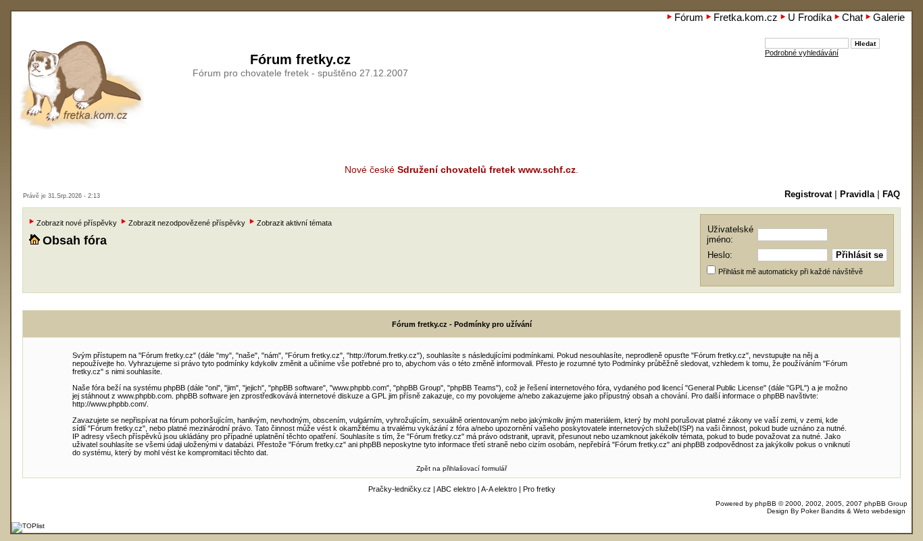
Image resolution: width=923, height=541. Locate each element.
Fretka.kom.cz (746, 17)
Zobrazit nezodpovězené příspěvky (186, 223)
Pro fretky (539, 489)
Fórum (688, 17)
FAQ (891, 194)
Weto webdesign (879, 511)
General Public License (726, 388)
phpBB (765, 503)
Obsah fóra (75, 240)
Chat (852, 17)
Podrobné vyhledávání (802, 53)
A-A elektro (499, 489)
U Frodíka (810, 17)
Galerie (889, 17)
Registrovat (808, 194)
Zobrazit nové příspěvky (76, 223)
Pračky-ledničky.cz (399, 489)
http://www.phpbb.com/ (109, 404)
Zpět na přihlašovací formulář (461, 468)
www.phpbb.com (145, 396)
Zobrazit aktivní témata (294, 223)
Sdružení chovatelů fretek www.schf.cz (486, 169)
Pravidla (857, 194)
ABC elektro (456, 489)
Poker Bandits (823, 511)
